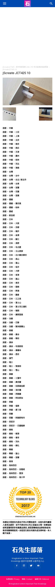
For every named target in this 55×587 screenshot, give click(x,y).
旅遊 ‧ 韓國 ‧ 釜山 (11, 453)
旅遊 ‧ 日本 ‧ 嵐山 (11, 279)
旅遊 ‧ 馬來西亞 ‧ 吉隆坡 (14, 469)
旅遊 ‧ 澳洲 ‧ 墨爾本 (12, 350)
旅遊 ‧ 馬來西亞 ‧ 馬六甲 (14, 477)
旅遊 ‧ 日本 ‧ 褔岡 (11, 311)
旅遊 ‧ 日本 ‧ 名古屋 (12, 247)
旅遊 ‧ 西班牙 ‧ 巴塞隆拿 (14, 426)
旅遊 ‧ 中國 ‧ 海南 (11, 168)
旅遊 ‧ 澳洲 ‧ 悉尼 (11, 354)
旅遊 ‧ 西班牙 (9, 422)
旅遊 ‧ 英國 (8, 402)
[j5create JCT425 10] (27, 105)
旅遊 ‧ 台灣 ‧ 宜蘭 (11, 187)
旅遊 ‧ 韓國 (8, 449)
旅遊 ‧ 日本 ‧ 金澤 (11, 235)
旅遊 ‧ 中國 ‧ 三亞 (11, 132)
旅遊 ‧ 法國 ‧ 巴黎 (11, 322)
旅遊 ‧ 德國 (8, 199)
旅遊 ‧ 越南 (8, 430)
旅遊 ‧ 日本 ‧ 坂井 (11, 267)
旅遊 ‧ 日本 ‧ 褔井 (11, 231)
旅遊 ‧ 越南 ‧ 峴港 (11, 434)
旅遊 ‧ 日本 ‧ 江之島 (12, 299)
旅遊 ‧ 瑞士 (8, 362)
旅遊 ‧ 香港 (8, 461)
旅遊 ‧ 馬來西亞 (10, 465)
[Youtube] (38, 565)
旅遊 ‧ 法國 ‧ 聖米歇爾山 (14, 326)
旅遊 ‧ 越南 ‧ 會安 (11, 437)
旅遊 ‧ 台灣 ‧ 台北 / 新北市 (14, 180)
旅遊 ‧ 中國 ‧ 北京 (11, 140)
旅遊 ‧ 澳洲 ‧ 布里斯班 (13, 346)
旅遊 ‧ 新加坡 (9, 215)
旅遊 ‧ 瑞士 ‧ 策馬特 (12, 366)
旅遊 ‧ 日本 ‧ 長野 (11, 243)
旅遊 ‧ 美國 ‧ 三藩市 (12, 378)
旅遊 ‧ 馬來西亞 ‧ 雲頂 (13, 473)
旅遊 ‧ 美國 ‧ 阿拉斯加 (13, 398)
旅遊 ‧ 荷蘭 (8, 414)
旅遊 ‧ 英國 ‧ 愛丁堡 (12, 410)
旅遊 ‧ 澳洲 (8, 342)
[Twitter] (31, 565)
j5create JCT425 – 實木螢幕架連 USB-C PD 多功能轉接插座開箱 (25, 67)
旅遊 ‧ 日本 (8, 219)
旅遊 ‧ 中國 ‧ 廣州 (11, 156)
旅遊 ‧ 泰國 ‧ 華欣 (11, 338)
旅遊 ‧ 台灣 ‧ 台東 (11, 184)
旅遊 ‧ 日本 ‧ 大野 (11, 271)
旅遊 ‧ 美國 (8, 374)
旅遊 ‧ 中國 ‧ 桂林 (11, 160)
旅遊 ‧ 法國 (8, 318)
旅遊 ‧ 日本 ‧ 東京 (11, 283)
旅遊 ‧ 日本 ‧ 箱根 (11, 287)
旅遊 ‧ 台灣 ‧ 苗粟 (11, 195)
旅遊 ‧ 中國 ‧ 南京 (11, 144)
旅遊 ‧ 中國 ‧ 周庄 (11, 148)
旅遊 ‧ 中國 (8, 128)
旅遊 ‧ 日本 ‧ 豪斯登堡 (13, 314)
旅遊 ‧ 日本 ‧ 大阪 (11, 223)
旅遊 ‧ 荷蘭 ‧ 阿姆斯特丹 (14, 418)
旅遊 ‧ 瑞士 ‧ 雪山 (11, 370)
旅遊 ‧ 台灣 (8, 172)
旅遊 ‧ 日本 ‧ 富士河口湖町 (15, 307)
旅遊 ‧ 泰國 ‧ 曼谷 (11, 334)
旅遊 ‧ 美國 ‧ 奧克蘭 (12, 382)
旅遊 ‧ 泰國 (8, 330)
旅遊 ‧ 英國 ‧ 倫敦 (11, 406)
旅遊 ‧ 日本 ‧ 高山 (11, 259)
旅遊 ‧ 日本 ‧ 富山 (11, 263)
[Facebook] (16, 565)
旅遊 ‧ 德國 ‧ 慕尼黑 (12, 203)
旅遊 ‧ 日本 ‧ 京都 (11, 227)
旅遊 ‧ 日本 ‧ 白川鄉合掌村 (15, 255)
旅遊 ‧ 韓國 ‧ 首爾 (11, 457)
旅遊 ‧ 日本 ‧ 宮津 (11, 275)
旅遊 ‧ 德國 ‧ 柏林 (11, 207)
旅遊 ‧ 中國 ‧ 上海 (11, 136)
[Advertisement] (27, 35)
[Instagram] (24, 565)
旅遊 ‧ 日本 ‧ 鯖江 (11, 239)
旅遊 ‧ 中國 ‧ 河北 (11, 164)
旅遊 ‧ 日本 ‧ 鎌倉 (11, 295)
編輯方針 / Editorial (42, 579)
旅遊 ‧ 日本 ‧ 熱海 (11, 291)
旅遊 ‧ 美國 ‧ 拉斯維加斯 (14, 386)
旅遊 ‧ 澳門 (8, 358)
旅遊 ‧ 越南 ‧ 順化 (11, 445)
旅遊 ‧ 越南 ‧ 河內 (11, 441)
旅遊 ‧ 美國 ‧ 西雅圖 (12, 394)
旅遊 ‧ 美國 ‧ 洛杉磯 (12, 390)
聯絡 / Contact (27, 579)
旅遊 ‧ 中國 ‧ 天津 (11, 152)
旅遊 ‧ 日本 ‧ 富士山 (12, 303)
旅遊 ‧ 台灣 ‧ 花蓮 (11, 191)
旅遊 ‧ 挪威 (8, 211)
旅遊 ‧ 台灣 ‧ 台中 (11, 176)
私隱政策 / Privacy (12, 579)
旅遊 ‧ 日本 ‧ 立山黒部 (13, 251)
